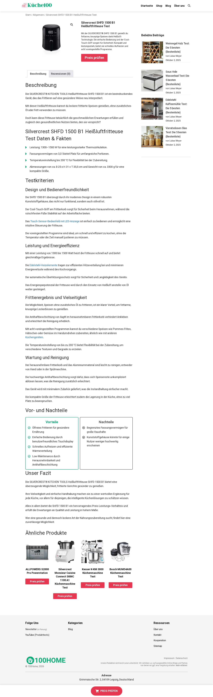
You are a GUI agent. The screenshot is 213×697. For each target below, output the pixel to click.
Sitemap (158, 646)
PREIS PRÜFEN (109, 690)
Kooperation (160, 640)
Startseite (147, 5)
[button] (71, 24)
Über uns (179, 5)
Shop (159, 5)
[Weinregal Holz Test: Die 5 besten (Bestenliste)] (152, 52)
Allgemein (38, 14)
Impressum (169, 658)
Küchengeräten (34, 337)
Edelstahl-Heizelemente (43, 265)
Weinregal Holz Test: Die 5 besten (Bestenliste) (177, 47)
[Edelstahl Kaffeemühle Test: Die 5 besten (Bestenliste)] (152, 109)
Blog (168, 5)
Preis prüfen (94, 58)
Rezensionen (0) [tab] (60, 73)
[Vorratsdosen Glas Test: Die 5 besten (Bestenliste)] (152, 137)
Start (28, 14)
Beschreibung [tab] (38, 73)
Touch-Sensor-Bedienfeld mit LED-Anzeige (55, 221)
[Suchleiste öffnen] (189, 5)
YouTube (29, 635)
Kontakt (157, 635)
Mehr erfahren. (182, 665)
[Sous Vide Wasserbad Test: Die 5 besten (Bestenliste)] (152, 81)
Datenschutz (182, 658)
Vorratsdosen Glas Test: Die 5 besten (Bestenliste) (176, 132)
